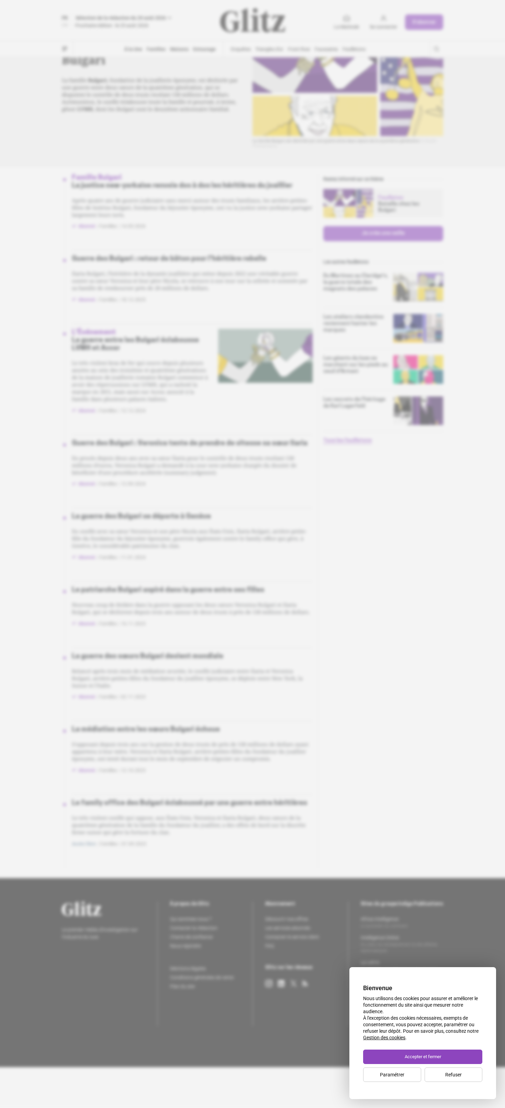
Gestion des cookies (384, 1037)
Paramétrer (392, 1074)
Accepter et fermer (423, 1056)
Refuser (453, 1074)
